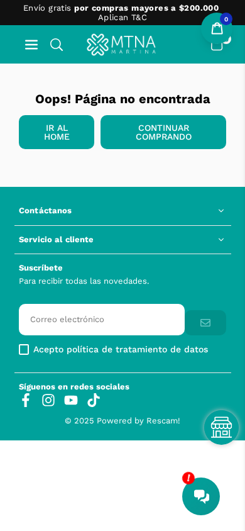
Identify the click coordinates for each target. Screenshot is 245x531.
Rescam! (163, 420)
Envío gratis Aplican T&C (121, 12)
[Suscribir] (205, 323)
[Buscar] (56, 44)
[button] (31, 44)
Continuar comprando (164, 132)
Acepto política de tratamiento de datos (120, 349)
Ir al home (57, 132)
